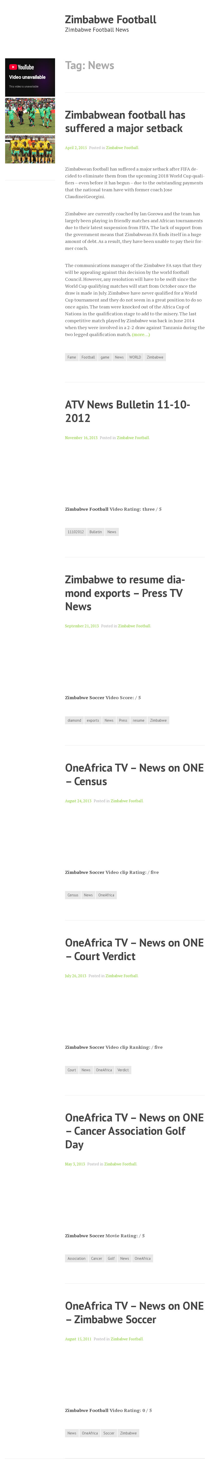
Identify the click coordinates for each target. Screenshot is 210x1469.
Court (72, 1069)
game (105, 357)
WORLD (135, 357)
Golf (111, 1258)
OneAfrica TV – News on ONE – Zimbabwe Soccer (134, 1312)
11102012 (76, 531)
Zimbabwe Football (110, 19)
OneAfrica (106, 895)
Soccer (108, 1433)
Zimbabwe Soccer (84, 697)
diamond (74, 720)
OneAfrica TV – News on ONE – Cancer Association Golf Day (134, 1130)
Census (73, 895)
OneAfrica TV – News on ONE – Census (134, 774)
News (119, 357)
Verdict (123, 1069)
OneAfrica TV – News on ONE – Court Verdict (134, 949)
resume (138, 720)
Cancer (96, 1258)
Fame (72, 357)
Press (123, 720)
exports (93, 720)
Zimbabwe (155, 357)
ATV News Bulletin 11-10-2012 (127, 411)
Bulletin (96, 531)
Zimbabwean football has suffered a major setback (125, 121)
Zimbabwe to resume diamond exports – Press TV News (125, 592)
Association (77, 1258)
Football (88, 357)
